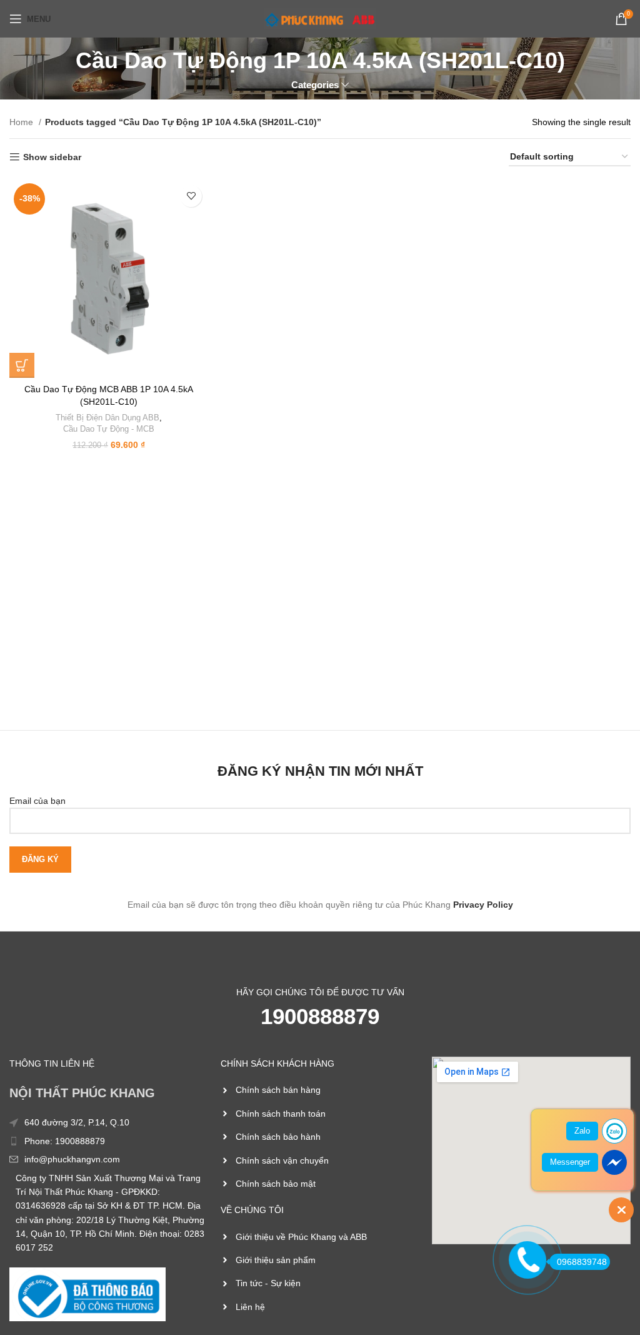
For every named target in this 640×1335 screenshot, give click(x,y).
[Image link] (87, 1294)
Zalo (582, 1130)
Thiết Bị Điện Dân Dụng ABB (107, 417)
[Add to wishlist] (191, 196)
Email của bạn (37, 801)
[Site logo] (320, 18)
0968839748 (582, 1262)
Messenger (570, 1162)
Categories (315, 84)
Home (22, 122)
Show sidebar (52, 157)
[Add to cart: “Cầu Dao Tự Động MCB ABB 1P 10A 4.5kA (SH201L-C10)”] (21, 365)
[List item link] (108, 1141)
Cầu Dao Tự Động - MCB (108, 429)
